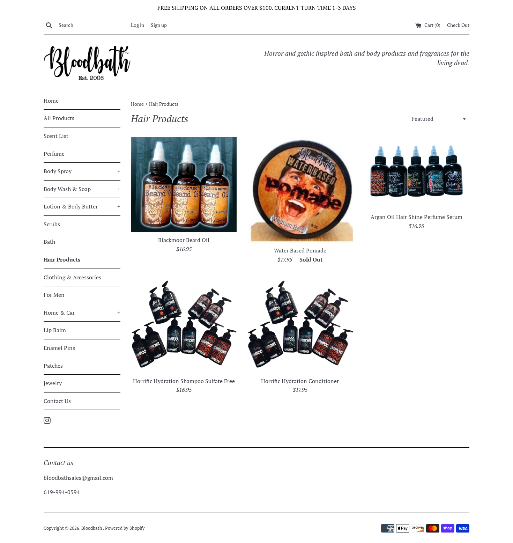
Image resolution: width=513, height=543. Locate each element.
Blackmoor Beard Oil (183, 240)
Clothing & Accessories (72, 277)
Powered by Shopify (125, 528)
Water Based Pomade (300, 250)
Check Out (458, 25)
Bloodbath (92, 528)
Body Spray (82, 171)
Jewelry (53, 383)
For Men (54, 295)
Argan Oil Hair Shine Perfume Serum (416, 217)
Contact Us (57, 401)
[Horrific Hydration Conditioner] (300, 323)
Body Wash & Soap (82, 189)
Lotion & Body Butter (82, 206)
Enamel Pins (59, 348)
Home (51, 100)
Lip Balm (55, 330)
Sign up (159, 25)
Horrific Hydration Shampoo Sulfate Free (184, 381)
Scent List (56, 136)
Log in (137, 25)
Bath (49, 241)
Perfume (54, 153)
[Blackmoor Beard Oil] (184, 184)
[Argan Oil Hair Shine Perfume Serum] (416, 173)
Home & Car (82, 312)
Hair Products (62, 259)
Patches (53, 365)
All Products (59, 118)
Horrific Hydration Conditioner (300, 381)
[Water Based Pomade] (300, 190)
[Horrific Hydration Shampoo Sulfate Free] (184, 323)
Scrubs (52, 224)
